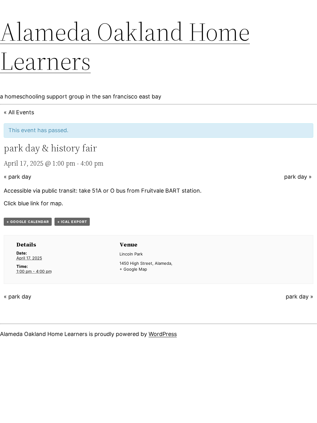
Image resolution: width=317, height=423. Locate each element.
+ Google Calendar (28, 222)
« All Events (19, 112)
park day (17, 176)
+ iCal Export (72, 222)
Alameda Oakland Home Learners (125, 46)
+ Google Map (133, 269)
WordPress (163, 334)
